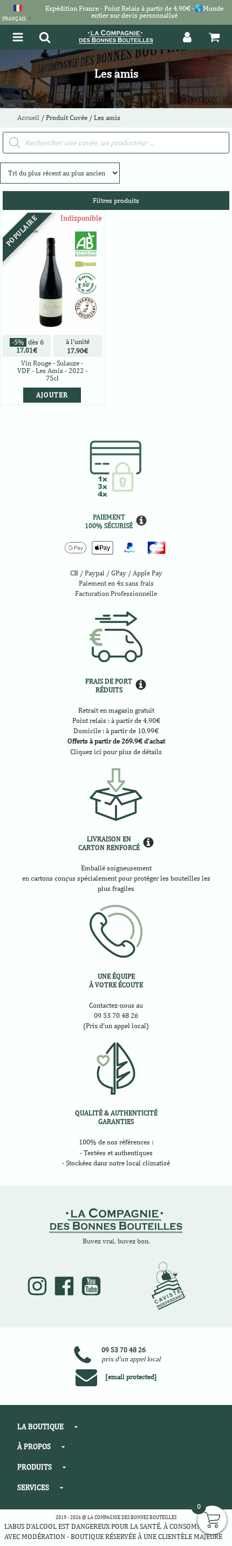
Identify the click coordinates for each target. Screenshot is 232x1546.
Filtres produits (116, 200)
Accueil (28, 118)
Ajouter (52, 395)
